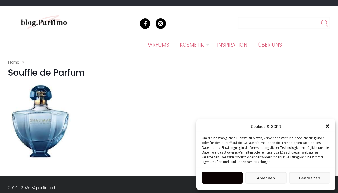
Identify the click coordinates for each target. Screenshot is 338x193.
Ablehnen (266, 178)
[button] (327, 126)
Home (13, 62)
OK (222, 178)
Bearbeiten (309, 178)
